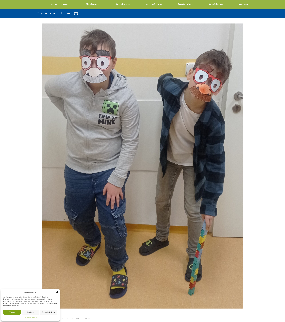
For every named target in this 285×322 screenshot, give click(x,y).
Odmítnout (30, 312)
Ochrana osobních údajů (30, 317)
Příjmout (12, 312)
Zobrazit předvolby (49, 312)
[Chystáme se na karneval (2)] (142, 166)
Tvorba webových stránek (76, 318)
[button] (56, 292)
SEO (89, 318)
